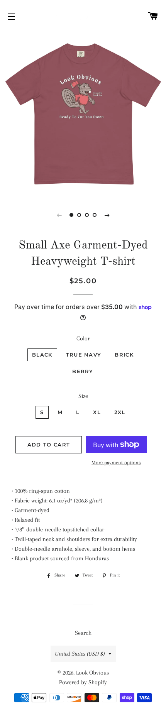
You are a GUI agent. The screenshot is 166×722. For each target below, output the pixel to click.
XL (97, 412)
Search (83, 632)
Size (83, 395)
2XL (119, 412)
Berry (82, 371)
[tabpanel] (83, 114)
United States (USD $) (80, 653)
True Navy (84, 355)
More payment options (116, 462)
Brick (124, 355)
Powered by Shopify (83, 682)
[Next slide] (106, 214)
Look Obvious (92, 672)
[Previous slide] (59, 214)
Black (42, 355)
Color (83, 338)
